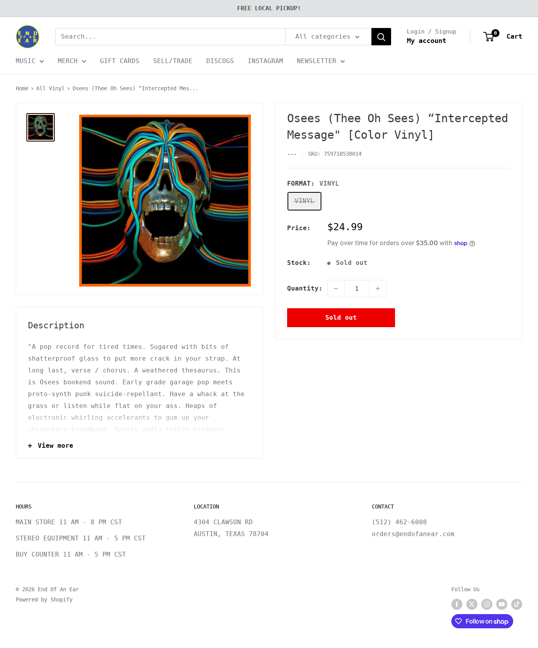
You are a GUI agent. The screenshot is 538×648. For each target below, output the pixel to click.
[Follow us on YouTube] (501, 604)
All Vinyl (50, 88)
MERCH (68, 61)
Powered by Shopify (44, 599)
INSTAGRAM (265, 61)
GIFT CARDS (119, 61)
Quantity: (305, 288)
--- (292, 154)
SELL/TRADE (173, 61)
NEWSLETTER (316, 61)
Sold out (341, 317)
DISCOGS (220, 61)
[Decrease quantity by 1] (336, 288)
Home (22, 88)
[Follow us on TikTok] (516, 604)
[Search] (381, 36)
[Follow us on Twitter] (471, 604)
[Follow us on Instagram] (486, 604)
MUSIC (25, 61)
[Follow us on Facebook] (456, 604)
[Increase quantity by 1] (377, 288)
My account (426, 41)
